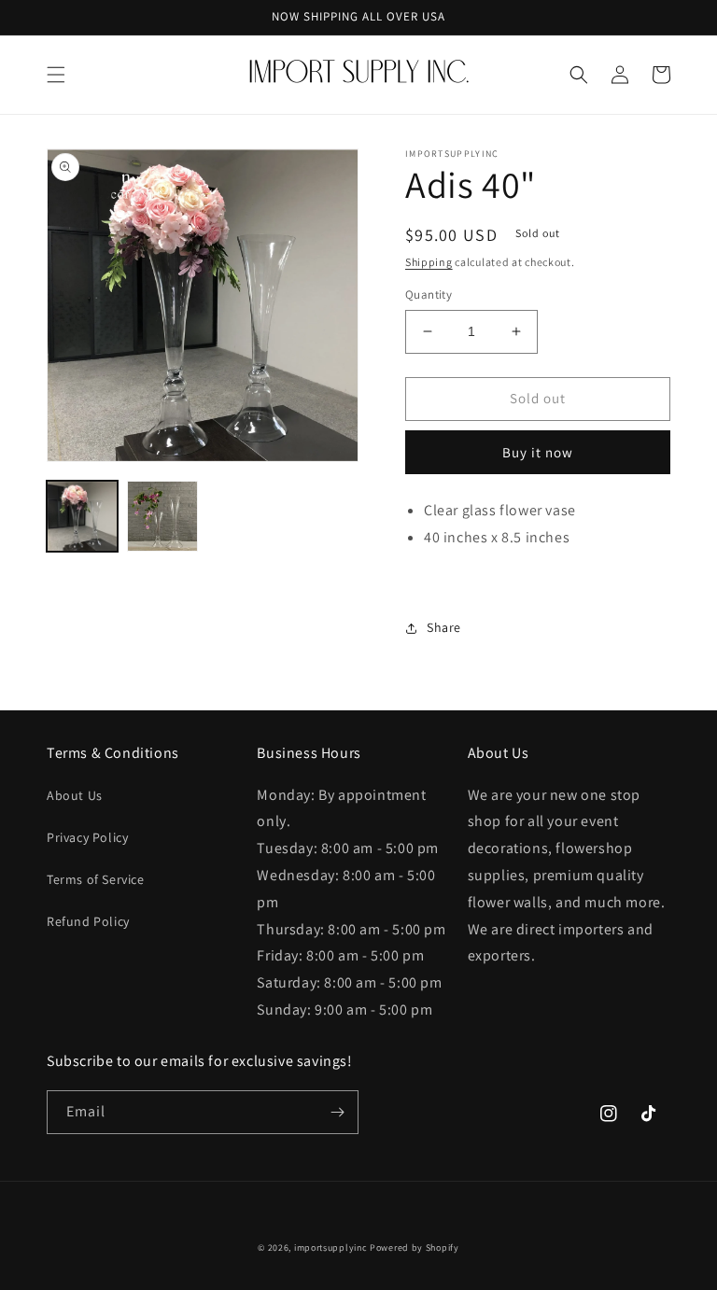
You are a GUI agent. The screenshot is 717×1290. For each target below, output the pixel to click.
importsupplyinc (331, 1247)
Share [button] (444, 627)
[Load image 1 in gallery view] (82, 516)
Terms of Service (96, 879)
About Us (75, 795)
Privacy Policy (87, 837)
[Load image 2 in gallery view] (162, 516)
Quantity (428, 294)
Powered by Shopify (414, 1247)
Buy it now (537, 452)
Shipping (429, 262)
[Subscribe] (337, 1112)
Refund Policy (88, 921)
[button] (56, 74)
